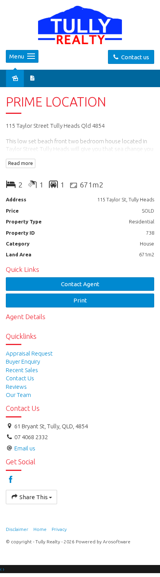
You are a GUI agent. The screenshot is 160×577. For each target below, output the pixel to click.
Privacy (59, 529)
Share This (33, 497)
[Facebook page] (11, 480)
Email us (24, 448)
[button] (80, 300)
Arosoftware (116, 541)
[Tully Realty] (80, 24)
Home (40, 529)
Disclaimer (17, 529)
